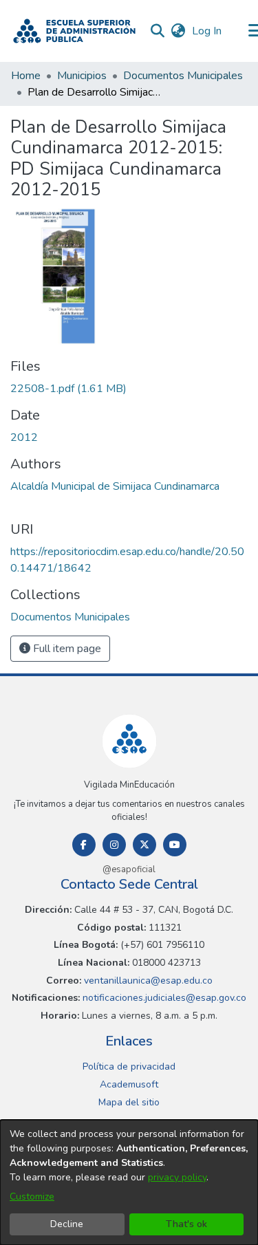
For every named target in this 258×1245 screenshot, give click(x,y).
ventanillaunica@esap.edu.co (147, 980)
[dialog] (129, 1182)
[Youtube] (174, 844)
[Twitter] (144, 844)
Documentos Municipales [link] (183, 75)
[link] (68, 388)
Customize (32, 1196)
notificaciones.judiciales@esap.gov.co (163, 997)
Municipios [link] (82, 75)
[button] (74, 31)
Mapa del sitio (129, 1102)
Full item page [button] (65, 648)
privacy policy (177, 1177)
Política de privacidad (129, 1066)
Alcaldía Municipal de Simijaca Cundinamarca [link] (114, 486)
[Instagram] (114, 844)
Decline (66, 1224)
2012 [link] (24, 437)
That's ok (186, 1224)
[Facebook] (84, 844)
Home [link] (26, 75)
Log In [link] (207, 31)
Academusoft (129, 1084)
